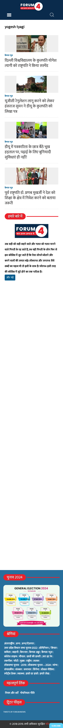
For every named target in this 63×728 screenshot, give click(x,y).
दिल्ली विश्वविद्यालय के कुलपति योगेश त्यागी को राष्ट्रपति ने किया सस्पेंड (31, 63)
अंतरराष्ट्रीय (9, 643)
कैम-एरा (24, 652)
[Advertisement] (31, 330)
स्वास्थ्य (20, 674)
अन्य (18, 643)
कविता (7, 652)
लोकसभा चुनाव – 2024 (39, 665)
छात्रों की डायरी (34, 656)
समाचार (27, 669)
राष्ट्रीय (29, 661)
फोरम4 (49, 724)
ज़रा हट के (47, 656)
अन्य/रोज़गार (28, 643)
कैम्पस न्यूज (9, 55)
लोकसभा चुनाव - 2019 (15, 665)
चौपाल (22, 656)
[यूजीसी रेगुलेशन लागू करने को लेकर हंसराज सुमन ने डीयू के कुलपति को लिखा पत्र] (31, 90)
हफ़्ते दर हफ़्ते (32, 674)
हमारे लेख (44, 674)
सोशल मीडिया (47, 669)
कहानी (15, 652)
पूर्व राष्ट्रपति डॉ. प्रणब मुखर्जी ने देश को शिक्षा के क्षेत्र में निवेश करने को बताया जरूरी (30, 198)
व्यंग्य (55, 665)
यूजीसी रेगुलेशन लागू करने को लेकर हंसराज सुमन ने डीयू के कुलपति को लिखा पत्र (29, 106)
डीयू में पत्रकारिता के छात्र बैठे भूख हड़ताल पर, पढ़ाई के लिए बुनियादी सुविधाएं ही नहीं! (28, 152)
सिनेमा (36, 669)
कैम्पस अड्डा (34, 652)
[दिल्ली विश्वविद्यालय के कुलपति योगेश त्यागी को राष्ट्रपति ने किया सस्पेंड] (31, 50)
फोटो (16, 661)
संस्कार (18, 669)
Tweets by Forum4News (14, 712)
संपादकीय (9, 669)
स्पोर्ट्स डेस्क (10, 674)
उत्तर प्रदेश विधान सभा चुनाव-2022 (20, 648)
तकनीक (8, 661)
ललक (36, 661)
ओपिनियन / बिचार (48, 648)
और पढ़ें (10, 277)
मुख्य (22, 661)
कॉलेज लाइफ (10, 656)
